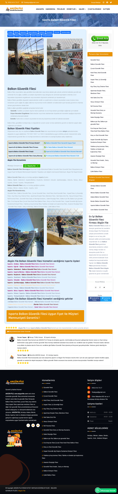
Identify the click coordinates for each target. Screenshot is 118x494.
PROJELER (61, 9)
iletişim (65, 131)
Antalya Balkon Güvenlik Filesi (98, 187)
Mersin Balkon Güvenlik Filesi (100, 193)
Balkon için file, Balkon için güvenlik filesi (99, 123)
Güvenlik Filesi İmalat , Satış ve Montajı (100, 161)
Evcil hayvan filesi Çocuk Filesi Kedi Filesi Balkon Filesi (100, 130)
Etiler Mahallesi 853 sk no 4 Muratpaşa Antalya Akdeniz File (98, 398)
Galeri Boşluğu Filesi (97, 117)
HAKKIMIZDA (50, 9)
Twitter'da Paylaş (106, 299)
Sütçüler (57, 32)
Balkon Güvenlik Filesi (97, 64)
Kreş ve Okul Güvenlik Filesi (99, 135)
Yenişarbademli (47, 35)
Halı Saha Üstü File (97, 98)
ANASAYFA (40, 9)
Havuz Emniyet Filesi (97, 102)
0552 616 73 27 (13, 2)
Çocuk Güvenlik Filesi (97, 68)
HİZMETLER (71, 9)
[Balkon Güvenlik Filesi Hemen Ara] (100, 38)
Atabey (10, 32)
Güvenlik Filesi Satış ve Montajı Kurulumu (98, 111)
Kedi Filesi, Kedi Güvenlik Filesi (98, 74)
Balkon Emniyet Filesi (97, 167)
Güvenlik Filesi (95, 60)
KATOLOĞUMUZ (95, 9)
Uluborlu (10, 35)
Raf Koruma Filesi (96, 106)
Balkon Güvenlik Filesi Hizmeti (31, 264)
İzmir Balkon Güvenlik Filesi (99, 210)
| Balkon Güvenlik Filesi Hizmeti (21, 302)
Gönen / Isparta (35, 35)
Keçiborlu (42, 32)
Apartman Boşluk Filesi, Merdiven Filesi (98, 92)
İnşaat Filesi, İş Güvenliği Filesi (98, 81)
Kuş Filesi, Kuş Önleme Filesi (100, 86)
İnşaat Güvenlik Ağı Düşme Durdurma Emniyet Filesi (99, 141)
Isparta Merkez (32, 32)
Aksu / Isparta (25, 35)
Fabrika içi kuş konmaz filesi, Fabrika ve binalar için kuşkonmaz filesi (100, 149)
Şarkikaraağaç (66, 32)
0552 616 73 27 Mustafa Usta (100, 44)
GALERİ (81, 9)
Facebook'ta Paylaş (95, 299)
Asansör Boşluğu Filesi (98, 156)
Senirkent (49, 32)
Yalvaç (17, 35)
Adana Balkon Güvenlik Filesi (100, 197)
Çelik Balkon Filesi (96, 171)
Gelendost (23, 32)
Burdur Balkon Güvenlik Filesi (100, 201)
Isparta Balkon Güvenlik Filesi (100, 205)
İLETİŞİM (106, 9)
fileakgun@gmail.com (31, 2)
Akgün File (21, 491)
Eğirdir (16, 32)
